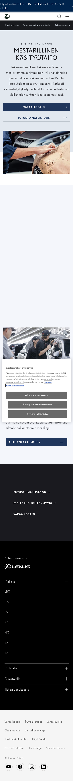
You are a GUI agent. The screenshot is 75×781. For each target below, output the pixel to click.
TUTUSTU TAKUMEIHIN (25, 442)
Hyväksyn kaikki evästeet (38, 414)
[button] (14, 16)
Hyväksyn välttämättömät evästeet (37, 404)
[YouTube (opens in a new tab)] (9, 767)
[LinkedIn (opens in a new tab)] (44, 767)
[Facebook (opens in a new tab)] (20, 767)
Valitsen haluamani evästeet (36, 395)
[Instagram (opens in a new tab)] (32, 767)
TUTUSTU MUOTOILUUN (26, 308)
